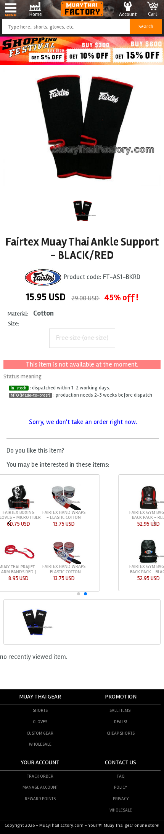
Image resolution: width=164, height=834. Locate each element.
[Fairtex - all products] (43, 277)
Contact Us (120, 762)
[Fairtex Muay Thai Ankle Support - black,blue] (35, 635)
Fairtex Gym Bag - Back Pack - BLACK (33, 569)
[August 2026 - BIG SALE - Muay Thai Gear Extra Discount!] (82, 63)
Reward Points (40, 798)
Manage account (40, 787)
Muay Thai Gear (40, 696)
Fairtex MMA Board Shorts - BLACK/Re (79, 515)
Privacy (121, 798)
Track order (40, 776)
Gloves (40, 721)
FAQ (121, 776)
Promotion (121, 696)
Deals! (120, 721)
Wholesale (40, 744)
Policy (120, 787)
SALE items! (120, 710)
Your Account (40, 762)
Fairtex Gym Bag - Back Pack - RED (33, 515)
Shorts (40, 710)
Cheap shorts (121, 733)
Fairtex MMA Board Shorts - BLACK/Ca (124, 515)
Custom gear (40, 733)
